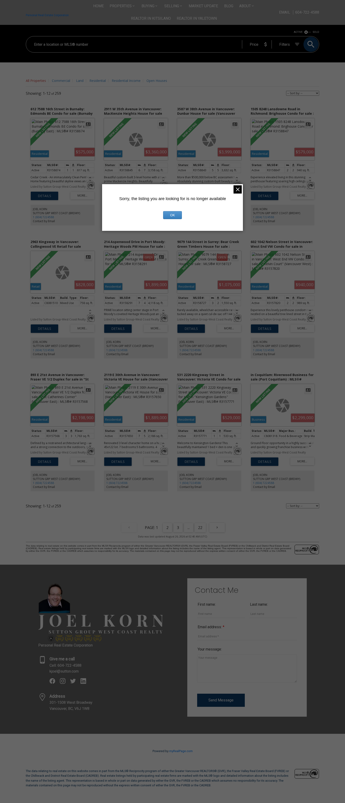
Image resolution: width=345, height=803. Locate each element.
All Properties (36, 80)
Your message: (210, 649)
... (189, 527)
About (245, 6)
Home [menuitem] (98, 6)
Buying (148, 6)
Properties (121, 6)
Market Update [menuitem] (203, 6)
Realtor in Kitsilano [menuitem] (151, 18)
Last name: (259, 604)
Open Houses (156, 80)
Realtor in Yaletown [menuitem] (197, 18)
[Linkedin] (85, 682)
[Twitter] (75, 682)
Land (80, 80)
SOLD (316, 32)
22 (200, 527)
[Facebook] (55, 682)
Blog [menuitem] (228, 6)
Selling (171, 6)
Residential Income (126, 80)
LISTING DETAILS (44, 196)
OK (172, 215)
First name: (207, 604)
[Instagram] (65, 682)
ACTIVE (298, 32)
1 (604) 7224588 (43, 217)
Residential (97, 80)
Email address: (210, 627)
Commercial (61, 80)
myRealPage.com (181, 751)
